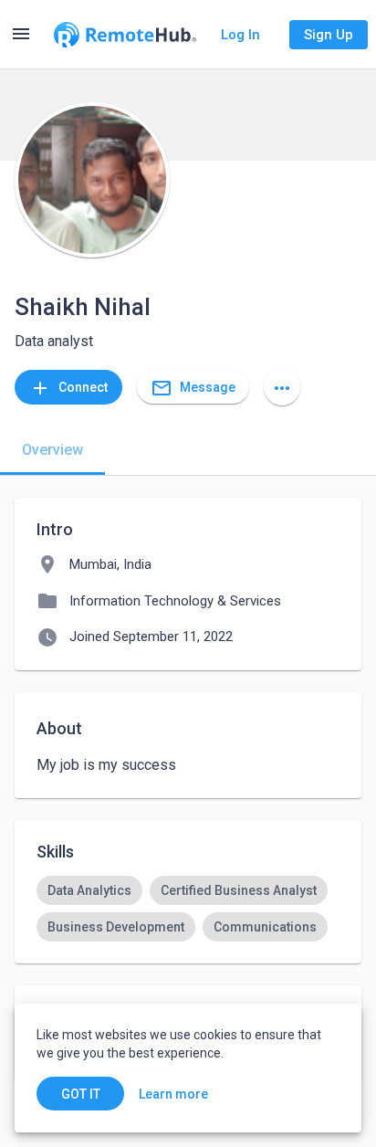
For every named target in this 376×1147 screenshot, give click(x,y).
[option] (89, 890)
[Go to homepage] (125, 34)
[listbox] (188, 908)
